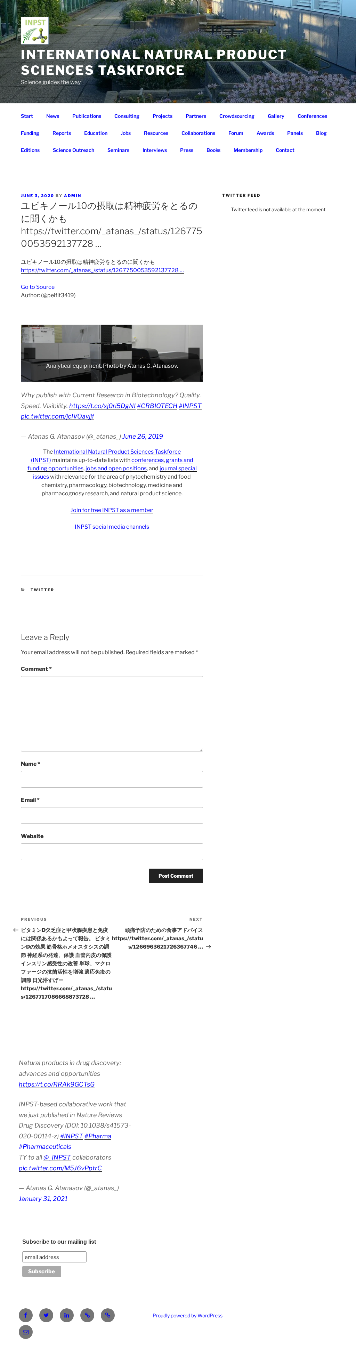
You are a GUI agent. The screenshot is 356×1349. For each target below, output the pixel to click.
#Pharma (97, 1136)
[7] (72, 375)
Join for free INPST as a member (112, 510)
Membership (248, 150)
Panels (295, 133)
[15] (130, 375)
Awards (265, 133)
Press (186, 150)
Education (95, 133)
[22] (181, 375)
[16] (137, 375)
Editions (30, 150)
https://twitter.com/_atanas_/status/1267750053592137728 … (102, 270)
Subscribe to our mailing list (59, 1242)
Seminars (118, 150)
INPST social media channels (112, 526)
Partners (196, 116)
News (52, 116)
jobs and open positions (116, 468)
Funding (30, 133)
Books (213, 150)
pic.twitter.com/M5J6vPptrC (60, 1168)
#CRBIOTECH (157, 405)
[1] (28, 375)
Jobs (126, 133)
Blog (321, 133)
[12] (108, 375)
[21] (174, 375)
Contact (285, 150)
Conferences (312, 116)
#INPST (190, 405)
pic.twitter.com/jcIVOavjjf (57, 416)
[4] (50, 375)
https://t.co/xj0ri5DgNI (102, 405)
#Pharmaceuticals (45, 1146)
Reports (61, 133)
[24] (196, 375)
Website (32, 836)
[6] (64, 375)
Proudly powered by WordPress (187, 1315)
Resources (156, 133)
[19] (159, 375)
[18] (152, 375)
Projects (162, 116)
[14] (123, 375)
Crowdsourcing (236, 116)
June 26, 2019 (142, 436)
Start (27, 116)
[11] (101, 375)
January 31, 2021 (43, 1198)
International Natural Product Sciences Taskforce (154, 62)
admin (72, 195)
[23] (188, 375)
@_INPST (57, 1157)
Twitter (43, 589)
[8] (79, 375)
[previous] (29, 353)
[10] (93, 375)
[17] (145, 375)
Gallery (276, 116)
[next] (194, 353)
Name (30, 764)
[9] (86, 375)
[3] (42, 375)
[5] (57, 375)
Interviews (155, 150)
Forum (235, 133)
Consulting (126, 116)
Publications (86, 116)
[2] (35, 375)
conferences (147, 460)
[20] (166, 375)
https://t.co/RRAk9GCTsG (57, 1084)
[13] (115, 375)
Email (30, 800)
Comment (36, 669)
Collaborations (198, 133)
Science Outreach (73, 150)
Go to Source (38, 287)
